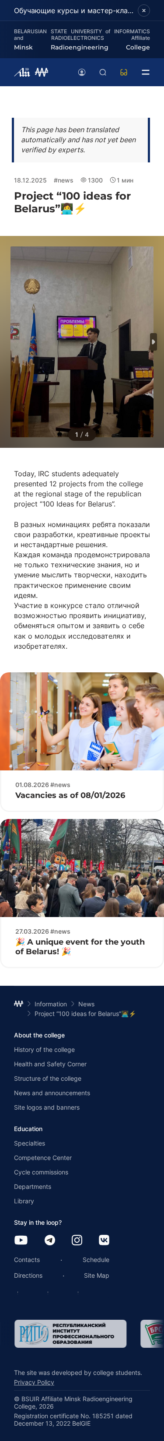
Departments (32, 1186)
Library (24, 1201)
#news (63, 180)
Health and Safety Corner (50, 1064)
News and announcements (52, 1093)
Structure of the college (47, 1078)
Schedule (96, 1259)
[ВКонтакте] (104, 1241)
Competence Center (43, 1157)
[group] (70, 1334)
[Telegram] (50, 1241)
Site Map (96, 1275)
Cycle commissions (41, 1172)
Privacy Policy (34, 1382)
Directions (28, 1275)
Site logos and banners (47, 1107)
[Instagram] (77, 1241)
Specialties (29, 1143)
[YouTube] (21, 1240)
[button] (153, 342)
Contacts (27, 1259)
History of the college (44, 1049)
